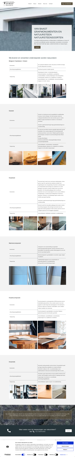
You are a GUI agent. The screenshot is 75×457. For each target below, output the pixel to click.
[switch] (34, 455)
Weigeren (65, 449)
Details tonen (63, 454)
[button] (67, 3)
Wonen (39, 3)
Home (29, 3)
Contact (50, 3)
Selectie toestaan (65, 446)
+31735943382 (40, 431)
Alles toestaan (65, 442)
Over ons (45, 3)
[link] (30, 3)
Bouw (35, 3)
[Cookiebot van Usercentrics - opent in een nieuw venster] (7, 455)
